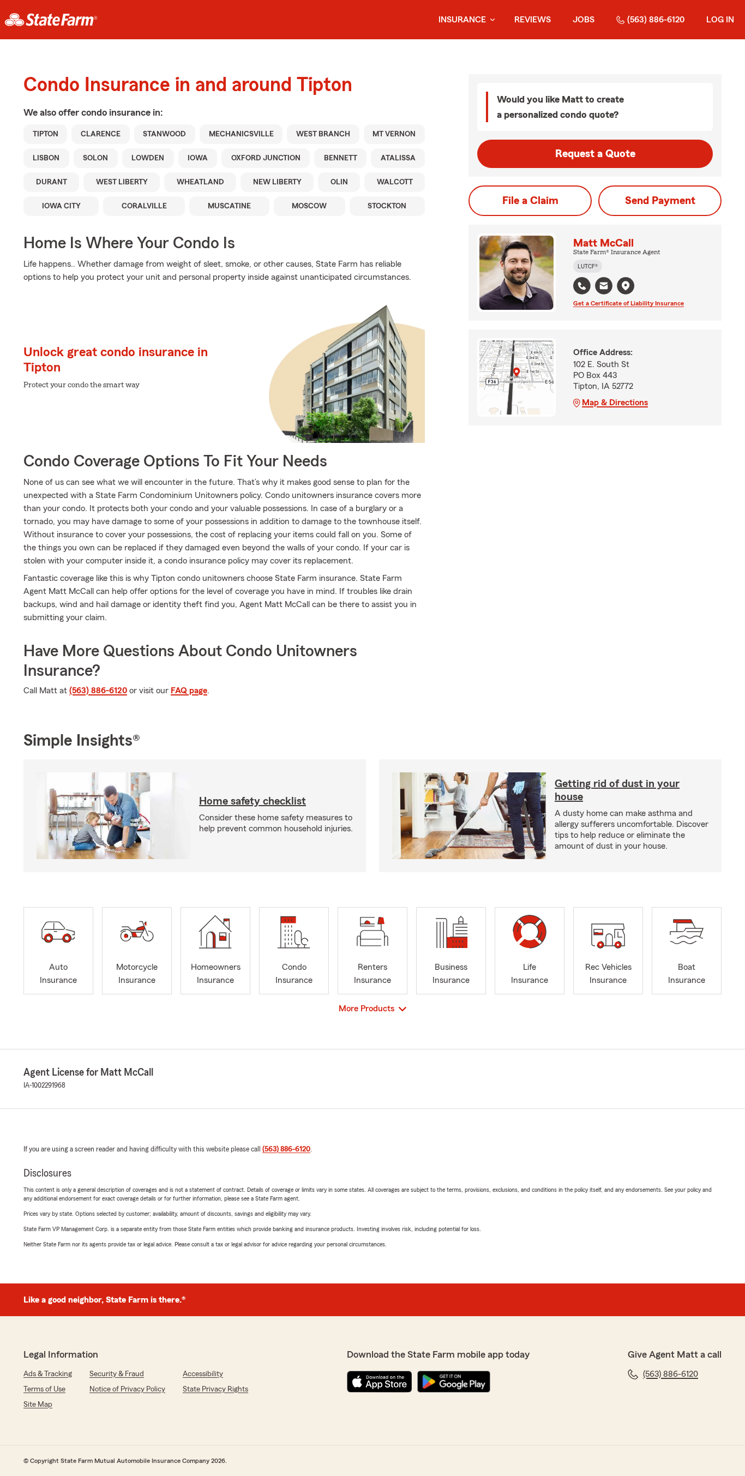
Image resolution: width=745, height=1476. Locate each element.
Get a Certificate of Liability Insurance (628, 303)
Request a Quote (595, 153)
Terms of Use (44, 1389)
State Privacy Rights (215, 1389)
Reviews (532, 19)
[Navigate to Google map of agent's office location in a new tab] (625, 286)
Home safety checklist (252, 801)
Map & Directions (615, 402)
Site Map (37, 1404)
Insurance (462, 19)
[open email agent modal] (603, 287)
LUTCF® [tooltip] (588, 266)
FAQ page (189, 690)
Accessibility (203, 1374)
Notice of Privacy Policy (127, 1389)
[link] (51, 20)
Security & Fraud (116, 1374)
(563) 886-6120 (655, 19)
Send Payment (660, 200)
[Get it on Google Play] (453, 1382)
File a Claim (530, 200)
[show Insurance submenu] (490, 20)
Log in (720, 19)
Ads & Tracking (47, 1374)
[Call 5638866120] (582, 286)
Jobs (583, 19)
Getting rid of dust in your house (617, 790)
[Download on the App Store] (379, 1382)
